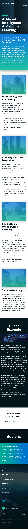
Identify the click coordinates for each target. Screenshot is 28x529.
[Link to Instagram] (10, 501)
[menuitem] (6, 470)
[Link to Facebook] (7, 501)
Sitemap (4, 522)
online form (11, 421)
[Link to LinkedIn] (3, 501)
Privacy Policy (10, 522)
